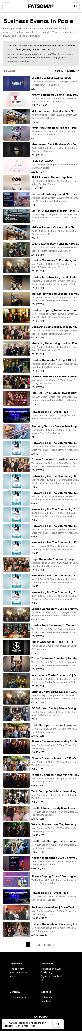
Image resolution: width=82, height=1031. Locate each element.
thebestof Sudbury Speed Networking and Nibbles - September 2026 (55, 194)
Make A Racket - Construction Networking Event (55, 111)
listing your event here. (23, 57)
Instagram (46, 997)
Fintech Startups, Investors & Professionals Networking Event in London (55, 758)
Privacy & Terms (18, 997)
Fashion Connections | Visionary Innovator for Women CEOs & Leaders (55, 924)
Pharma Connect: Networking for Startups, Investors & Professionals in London (55, 741)
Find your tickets (19, 972)
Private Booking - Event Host (49, 412)
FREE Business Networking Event (52, 177)
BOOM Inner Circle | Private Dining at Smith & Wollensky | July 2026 (55, 708)
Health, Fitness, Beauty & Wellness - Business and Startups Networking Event (55, 808)
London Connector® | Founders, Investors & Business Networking (55, 260)
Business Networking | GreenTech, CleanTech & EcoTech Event (55, 907)
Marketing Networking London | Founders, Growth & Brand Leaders (55, 343)
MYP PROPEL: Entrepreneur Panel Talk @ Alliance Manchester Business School (55, 210)
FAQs (13, 976)
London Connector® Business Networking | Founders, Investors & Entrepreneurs (55, 609)
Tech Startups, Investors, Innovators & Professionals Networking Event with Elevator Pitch (55, 725)
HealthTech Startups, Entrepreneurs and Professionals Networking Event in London (55, 841)
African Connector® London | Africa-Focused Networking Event (55, 459)
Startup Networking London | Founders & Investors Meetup (55, 293)
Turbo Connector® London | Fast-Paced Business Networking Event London (55, 658)
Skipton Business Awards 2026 (51, 78)
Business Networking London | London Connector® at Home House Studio (55, 692)
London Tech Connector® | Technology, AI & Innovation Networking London (55, 625)
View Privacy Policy (25, 1026)
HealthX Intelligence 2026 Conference (55, 857)
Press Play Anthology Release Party (54, 127)
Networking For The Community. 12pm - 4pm (55, 476)
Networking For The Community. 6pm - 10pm (55, 443)
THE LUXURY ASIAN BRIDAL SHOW (54, 393)
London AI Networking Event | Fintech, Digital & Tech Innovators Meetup (55, 277)
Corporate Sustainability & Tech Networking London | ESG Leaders (55, 327)
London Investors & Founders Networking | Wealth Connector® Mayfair (55, 376)
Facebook (46, 1001)
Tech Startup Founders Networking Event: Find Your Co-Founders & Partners (55, 791)
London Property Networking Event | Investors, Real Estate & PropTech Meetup (55, 310)
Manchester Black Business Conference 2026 (55, 144)
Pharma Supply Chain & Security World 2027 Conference (55, 876)
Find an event (17, 968)
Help (43, 980)
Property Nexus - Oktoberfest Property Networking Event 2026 (55, 426)
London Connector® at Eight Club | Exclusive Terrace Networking (55, 360)
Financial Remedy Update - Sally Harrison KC (55, 94)
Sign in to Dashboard (52, 976)
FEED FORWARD (42, 161)
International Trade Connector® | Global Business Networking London (55, 675)
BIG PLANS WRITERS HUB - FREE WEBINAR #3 (55, 642)
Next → (49, 945)
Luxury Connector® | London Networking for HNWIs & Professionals (55, 244)
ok (57, 1024)
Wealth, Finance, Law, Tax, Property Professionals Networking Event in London (55, 824)
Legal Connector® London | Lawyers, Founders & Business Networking (55, 559)
